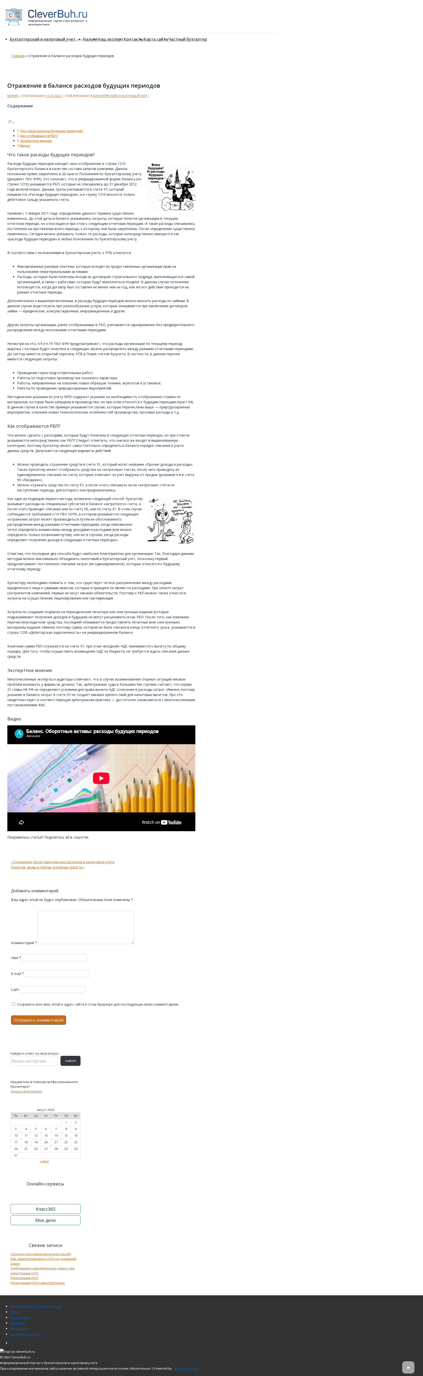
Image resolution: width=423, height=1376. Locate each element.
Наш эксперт (110, 39)
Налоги (90, 39)
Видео (25, 146)
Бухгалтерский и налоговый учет (43, 39)
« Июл (44, 1161)
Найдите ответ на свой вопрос (35, 1053)
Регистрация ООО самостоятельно (38, 1282)
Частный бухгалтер (187, 39)
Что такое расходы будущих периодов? (51, 131)
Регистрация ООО (24, 1278)
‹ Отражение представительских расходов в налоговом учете (63, 862)
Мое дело (45, 1220)
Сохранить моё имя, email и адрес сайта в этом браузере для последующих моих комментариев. (98, 1004)
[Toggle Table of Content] (11, 122)
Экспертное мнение (36, 141)
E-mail (16, 973)
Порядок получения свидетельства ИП (41, 1254)
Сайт (15, 989)
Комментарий (24, 942)
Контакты (133, 39)
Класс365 (45, 1209)
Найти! (70, 1061)
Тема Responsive (186, 1368)
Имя (14, 957)
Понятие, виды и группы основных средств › (47, 867)
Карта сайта (156, 39)
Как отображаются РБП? (39, 136)
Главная (18, 55)
